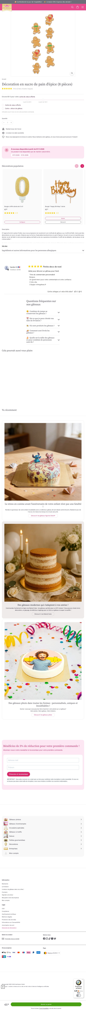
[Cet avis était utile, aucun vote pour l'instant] (75, 291)
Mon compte (5, 900)
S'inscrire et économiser (18, 774)
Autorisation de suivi (8, 925)
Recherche (5, 884)
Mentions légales (7, 917)
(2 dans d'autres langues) (25, 89)
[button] (3, 987)
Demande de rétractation (9, 928)
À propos (4, 892)
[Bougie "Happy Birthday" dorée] (63, 193)
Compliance (5, 911)
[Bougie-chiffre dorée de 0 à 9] (22, 193)
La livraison (5, 886)
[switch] (78, 995)
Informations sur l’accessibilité (11, 922)
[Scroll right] (82, 166)
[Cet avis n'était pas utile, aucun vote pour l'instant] (79, 291)
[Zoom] (72, 73)
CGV (3, 908)
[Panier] (77, 7)
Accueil (4, 79)
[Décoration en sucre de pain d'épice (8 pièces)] (16, 374)
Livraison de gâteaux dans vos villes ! (13, 889)
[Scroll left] (76, 166)
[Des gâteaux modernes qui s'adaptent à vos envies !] (43, 563)
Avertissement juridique (9, 914)
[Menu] (82, 980)
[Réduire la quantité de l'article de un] (4, 123)
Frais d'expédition (44, 1008)
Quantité (4, 118)
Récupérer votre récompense (10, 897)
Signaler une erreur (7, 895)
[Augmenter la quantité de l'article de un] (11, 123)
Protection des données (9, 919)
